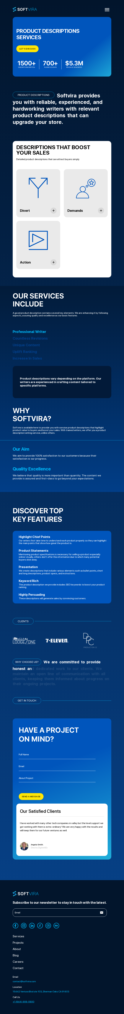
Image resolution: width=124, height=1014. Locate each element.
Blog (16, 959)
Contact (18, 971)
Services (18, 940)
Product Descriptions (33, 95)
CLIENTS (23, 621)
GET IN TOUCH (27, 700)
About (17, 952)
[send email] (102, 916)
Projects (18, 946)
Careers (18, 965)
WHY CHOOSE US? (27, 661)
